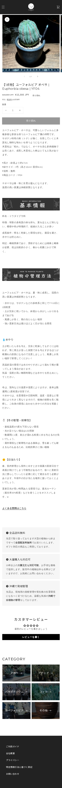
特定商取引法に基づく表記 (19, 767)
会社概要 (10, 753)
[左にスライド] (24, 76)
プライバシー (12, 760)
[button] (3, 7)
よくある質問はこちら (14, 508)
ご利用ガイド (12, 746)
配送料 (9, 99)
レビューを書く (31, 637)
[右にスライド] (37, 76)
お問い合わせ (12, 774)
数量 (4, 104)
